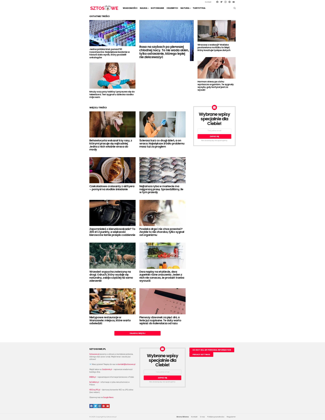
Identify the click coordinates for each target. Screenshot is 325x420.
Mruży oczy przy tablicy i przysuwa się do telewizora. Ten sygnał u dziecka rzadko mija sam (112, 94)
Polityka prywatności (215, 417)
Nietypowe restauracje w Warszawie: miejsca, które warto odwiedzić (110, 320)
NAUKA (143, 8)
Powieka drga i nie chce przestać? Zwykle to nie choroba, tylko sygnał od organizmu (161, 232)
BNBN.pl (92, 377)
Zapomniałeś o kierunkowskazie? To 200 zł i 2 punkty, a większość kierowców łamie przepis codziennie (112, 232)
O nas (202, 417)
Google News (108, 397)
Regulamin (231, 417)
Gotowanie (157, 8)
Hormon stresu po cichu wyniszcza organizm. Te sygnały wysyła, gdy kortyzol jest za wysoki (216, 85)
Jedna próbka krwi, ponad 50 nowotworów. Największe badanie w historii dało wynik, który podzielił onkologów (109, 53)
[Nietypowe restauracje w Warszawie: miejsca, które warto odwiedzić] (112, 301)
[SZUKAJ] (235, 8)
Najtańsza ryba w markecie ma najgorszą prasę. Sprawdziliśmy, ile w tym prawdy (161, 189)
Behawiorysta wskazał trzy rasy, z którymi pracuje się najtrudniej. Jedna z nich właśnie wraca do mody (110, 145)
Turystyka (199, 8)
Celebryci (172, 8)
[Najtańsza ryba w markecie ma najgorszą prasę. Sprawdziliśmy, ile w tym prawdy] (162, 170)
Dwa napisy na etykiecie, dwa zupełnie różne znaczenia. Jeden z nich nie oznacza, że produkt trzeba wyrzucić (161, 276)
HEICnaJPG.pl (94, 390)
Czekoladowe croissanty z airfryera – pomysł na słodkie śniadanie (111, 187)
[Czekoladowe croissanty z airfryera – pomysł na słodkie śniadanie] (112, 170)
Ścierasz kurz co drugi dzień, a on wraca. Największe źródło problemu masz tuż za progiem (161, 143)
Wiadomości (130, 8)
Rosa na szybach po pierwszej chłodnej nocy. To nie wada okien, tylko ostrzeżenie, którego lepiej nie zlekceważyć (164, 52)
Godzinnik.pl (107, 369)
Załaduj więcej (137, 333)
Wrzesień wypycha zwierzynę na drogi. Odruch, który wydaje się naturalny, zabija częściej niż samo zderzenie (111, 276)
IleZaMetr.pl (94, 382)
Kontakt (208, 2)
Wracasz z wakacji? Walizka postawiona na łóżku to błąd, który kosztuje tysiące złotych (214, 47)
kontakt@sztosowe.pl (126, 364)
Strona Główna (182, 417)
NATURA (185, 8)
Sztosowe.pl (94, 354)
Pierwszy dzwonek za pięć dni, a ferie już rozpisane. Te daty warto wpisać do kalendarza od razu (160, 320)
